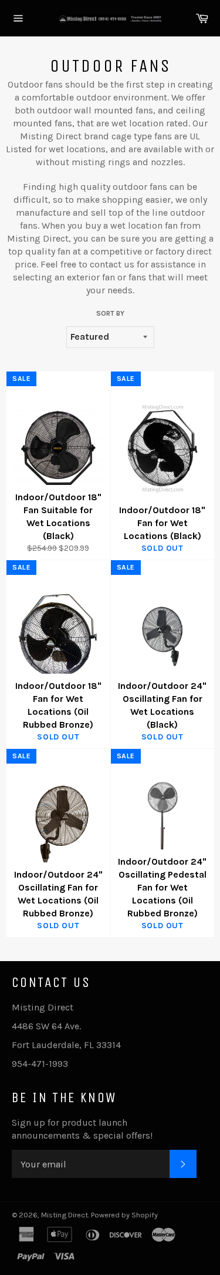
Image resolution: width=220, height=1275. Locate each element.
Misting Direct (64, 1214)
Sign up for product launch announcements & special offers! (82, 1129)
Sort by (110, 313)
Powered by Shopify (124, 1214)
